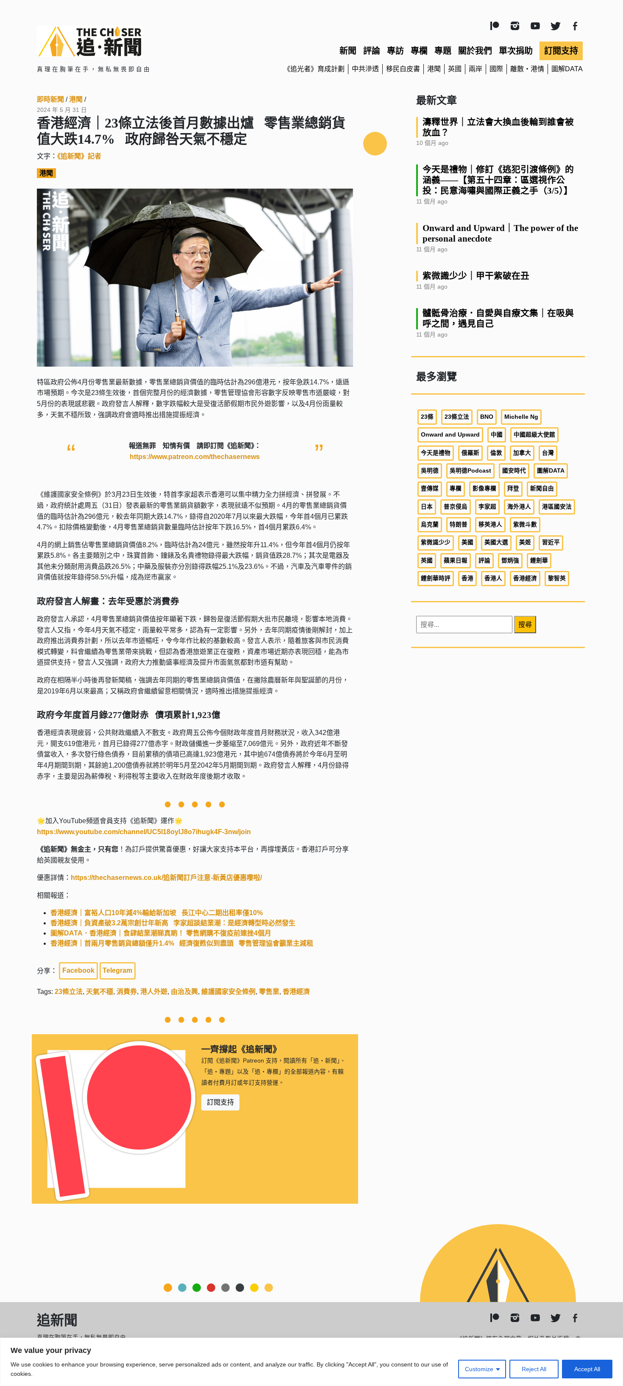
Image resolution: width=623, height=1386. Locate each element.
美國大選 (496, 542)
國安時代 (514, 471)
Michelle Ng (521, 417)
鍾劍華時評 (436, 578)
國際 (496, 68)
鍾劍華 (539, 560)
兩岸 (475, 68)
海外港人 (519, 507)
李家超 (487, 507)
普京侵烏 (455, 507)
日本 (427, 507)
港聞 (434, 68)
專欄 (419, 51)
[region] (311, 1362)
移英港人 (490, 524)
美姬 (525, 542)
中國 (497, 434)
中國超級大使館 (534, 434)
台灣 (548, 453)
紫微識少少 (436, 542)
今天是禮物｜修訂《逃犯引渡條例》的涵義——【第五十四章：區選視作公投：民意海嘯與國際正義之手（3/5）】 (498, 179)
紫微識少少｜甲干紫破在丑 (476, 276)
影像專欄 (484, 488)
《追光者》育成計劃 (314, 68)
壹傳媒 (430, 488)
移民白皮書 (403, 68)
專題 (442, 51)
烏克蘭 (430, 524)
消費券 (127, 991)
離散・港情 (527, 68)
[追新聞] (125, 41)
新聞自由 (542, 488)
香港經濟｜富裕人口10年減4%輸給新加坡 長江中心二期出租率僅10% (156, 912)
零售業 (269, 991)
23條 (427, 417)
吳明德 (430, 471)
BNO (486, 417)
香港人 (493, 578)
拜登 (513, 488)
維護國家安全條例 (228, 991)
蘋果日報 (455, 560)
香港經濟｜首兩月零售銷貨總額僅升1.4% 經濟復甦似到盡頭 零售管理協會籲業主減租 (181, 943)
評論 (371, 51)
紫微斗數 (525, 524)
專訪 (395, 51)
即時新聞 (50, 99)
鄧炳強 (510, 560)
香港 (467, 578)
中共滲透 (365, 68)
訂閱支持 (561, 51)
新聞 (347, 51)
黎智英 (557, 578)
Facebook (78, 970)
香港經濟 (296, 991)
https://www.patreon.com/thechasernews (195, 456)
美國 (467, 542)
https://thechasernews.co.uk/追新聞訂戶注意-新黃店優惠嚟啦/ (166, 877)
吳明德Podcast (470, 471)
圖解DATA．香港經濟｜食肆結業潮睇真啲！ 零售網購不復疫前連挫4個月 (160, 933)
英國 (455, 68)
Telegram (117, 970)
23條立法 (69, 991)
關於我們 (475, 51)
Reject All (534, 1369)
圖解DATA (567, 68)
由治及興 (184, 991)
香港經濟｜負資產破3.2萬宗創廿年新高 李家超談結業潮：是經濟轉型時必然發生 (172, 923)
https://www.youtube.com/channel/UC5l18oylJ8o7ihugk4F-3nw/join (144, 831)
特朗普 (458, 524)
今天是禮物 (436, 453)
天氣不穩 (99, 991)
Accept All (587, 1369)
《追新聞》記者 (79, 156)
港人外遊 (153, 991)
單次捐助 (516, 51)
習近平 (551, 542)
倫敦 (496, 453)
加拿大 (522, 453)
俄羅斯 (470, 453)
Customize (479, 1369)
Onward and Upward (450, 434)
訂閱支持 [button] (220, 1102)
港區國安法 (557, 507)
